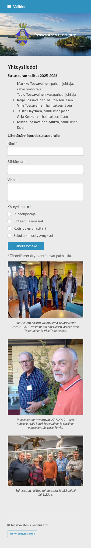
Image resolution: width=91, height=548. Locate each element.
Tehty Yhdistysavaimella (22, 533)
